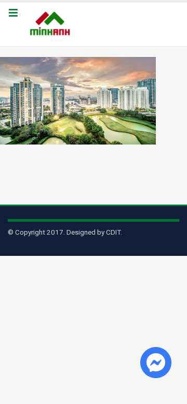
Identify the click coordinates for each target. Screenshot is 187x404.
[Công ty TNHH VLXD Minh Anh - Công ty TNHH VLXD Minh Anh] (51, 24)
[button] (13, 13)
